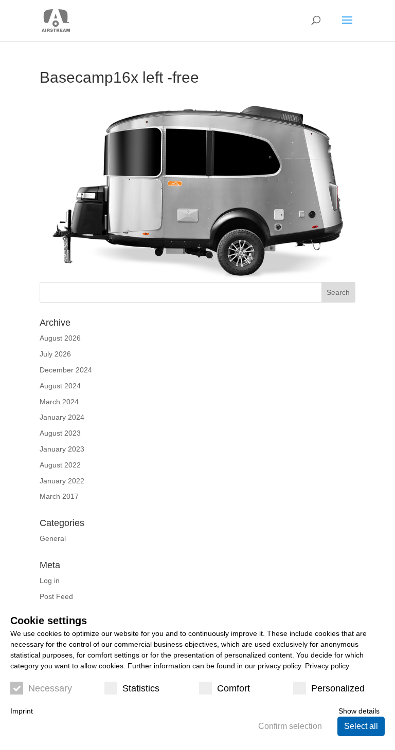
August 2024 (60, 386)
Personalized (338, 688)
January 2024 (62, 417)
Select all (361, 726)
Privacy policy (327, 666)
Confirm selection (290, 726)
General (53, 538)
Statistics (140, 688)
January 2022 (62, 481)
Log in (50, 580)
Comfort (233, 688)
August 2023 (60, 433)
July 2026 (55, 354)
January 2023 (62, 449)
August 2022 (60, 465)
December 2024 (66, 370)
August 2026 (60, 338)
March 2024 (59, 402)
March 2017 (59, 496)
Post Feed (56, 596)
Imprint (21, 711)
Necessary (50, 688)
